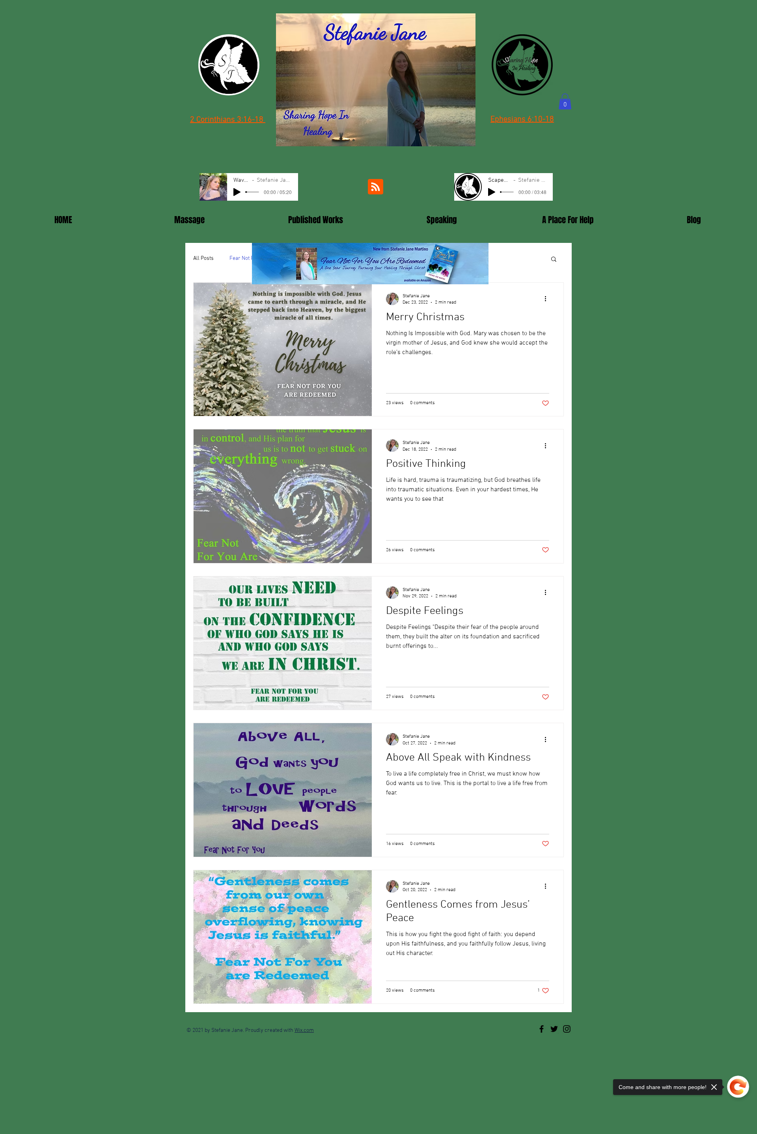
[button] (565, 101)
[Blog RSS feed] (375, 187)
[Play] (237, 192)
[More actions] (548, 299)
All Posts (203, 258)
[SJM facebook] (541, 1029)
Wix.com (304, 1030)
